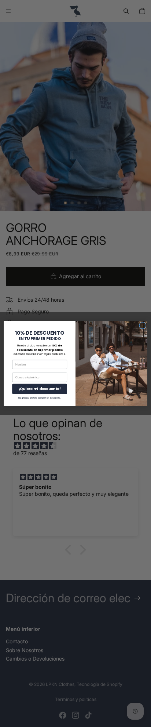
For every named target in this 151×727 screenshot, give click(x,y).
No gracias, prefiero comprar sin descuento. (39, 398)
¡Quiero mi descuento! (40, 389)
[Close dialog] (142, 325)
